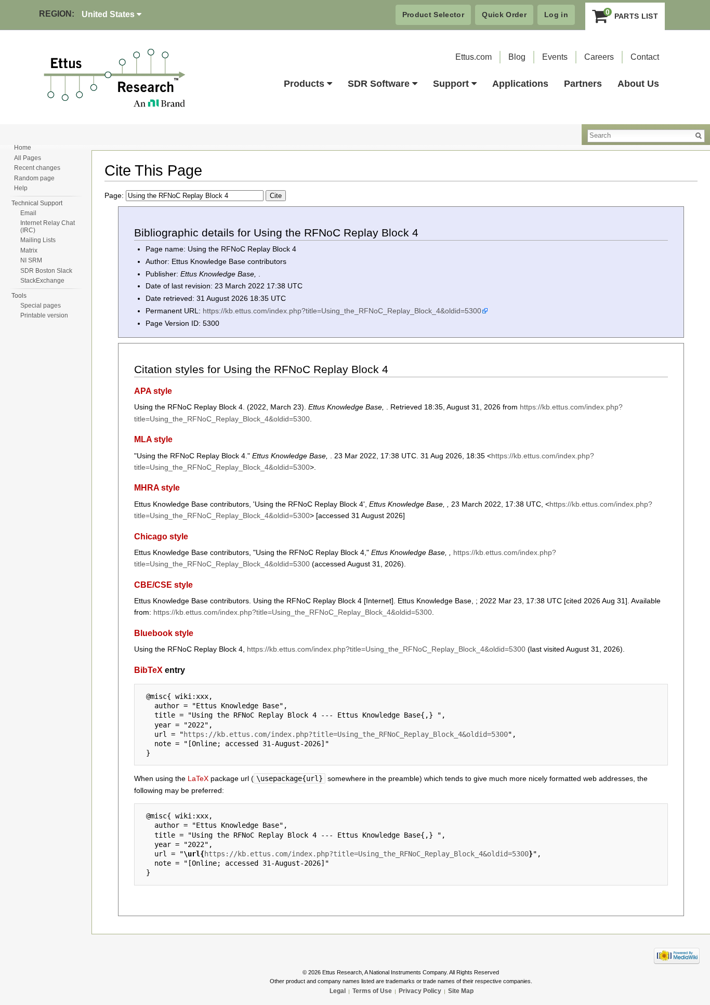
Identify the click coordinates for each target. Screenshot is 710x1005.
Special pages (40, 305)
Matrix (28, 250)
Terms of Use (372, 991)
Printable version (44, 315)
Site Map (461, 991)
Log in (556, 14)
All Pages (27, 158)
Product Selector (433, 14)
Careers (599, 56)
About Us (638, 83)
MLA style (153, 439)
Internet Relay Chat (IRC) (47, 226)
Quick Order (504, 14)
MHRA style (157, 487)
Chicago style (161, 536)
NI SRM (31, 260)
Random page (34, 178)
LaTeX (198, 778)
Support (451, 83)
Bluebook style (163, 633)
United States (109, 14)
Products (304, 83)
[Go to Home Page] (114, 78)
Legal (338, 991)
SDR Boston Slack (46, 270)
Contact (644, 56)
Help (21, 188)
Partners (583, 83)
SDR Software (379, 83)
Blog (516, 56)
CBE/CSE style (163, 584)
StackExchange (42, 280)
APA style (153, 390)
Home (22, 147)
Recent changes (37, 167)
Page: (115, 195)
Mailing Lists (38, 240)
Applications (520, 83)
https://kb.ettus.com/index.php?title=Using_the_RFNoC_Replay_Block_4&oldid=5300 (342, 311)
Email (28, 213)
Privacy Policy (420, 991)
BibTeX (148, 670)
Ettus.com (473, 56)
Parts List (632, 14)
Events (555, 56)
